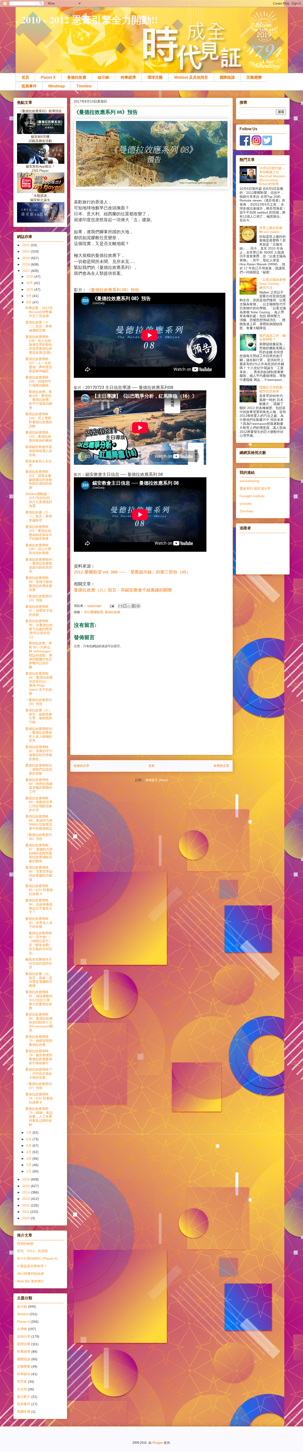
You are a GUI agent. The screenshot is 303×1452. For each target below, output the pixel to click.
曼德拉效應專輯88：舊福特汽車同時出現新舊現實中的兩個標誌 (39, 822)
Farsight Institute (252, 496)
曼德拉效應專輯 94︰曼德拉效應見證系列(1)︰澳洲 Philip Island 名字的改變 (39, 683)
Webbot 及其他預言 (191, 77)
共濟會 (22, 1329)
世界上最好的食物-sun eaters (270, 230)
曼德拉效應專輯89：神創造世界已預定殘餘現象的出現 (39, 804)
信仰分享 (23, 1336)
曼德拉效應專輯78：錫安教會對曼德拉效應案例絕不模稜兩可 (39, 1057)
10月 (30, 289)
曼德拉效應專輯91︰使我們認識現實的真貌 (38, 769)
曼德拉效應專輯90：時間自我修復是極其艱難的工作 (39, 785)
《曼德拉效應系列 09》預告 (38, 702)
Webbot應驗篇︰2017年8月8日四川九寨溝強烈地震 (38, 500)
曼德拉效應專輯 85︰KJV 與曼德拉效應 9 (39, 890)
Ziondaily (246, 511)
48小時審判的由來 (30, 1273)
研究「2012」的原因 (32, 1251)
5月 (29, 1145)
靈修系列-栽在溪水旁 (255, 488)
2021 (26, 245)
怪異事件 (29, 86)
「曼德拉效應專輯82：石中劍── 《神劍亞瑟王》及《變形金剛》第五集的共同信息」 (38, 943)
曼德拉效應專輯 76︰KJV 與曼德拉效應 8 (39, 1098)
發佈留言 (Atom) (156, 780)
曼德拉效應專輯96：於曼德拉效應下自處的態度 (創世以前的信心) (39, 629)
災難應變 (254, 77)
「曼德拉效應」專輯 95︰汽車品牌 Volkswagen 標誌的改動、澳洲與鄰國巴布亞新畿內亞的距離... (38, 655)
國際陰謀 (227, 77)
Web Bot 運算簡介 (30, 1281)
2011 (26, 1212)
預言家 (22, 1381)
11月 (30, 283)
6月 (29, 1139)
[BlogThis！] (124, 605)
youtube (246, 503)
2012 (26, 1205)
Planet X (48, 77)
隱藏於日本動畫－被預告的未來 (272, 389)
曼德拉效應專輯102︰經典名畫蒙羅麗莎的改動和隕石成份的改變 (38, 479)
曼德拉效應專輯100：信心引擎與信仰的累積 (38, 549)
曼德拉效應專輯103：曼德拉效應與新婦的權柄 (38, 436)
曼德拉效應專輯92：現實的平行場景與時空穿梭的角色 (39, 753)
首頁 (25, 77)
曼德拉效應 (76, 77)
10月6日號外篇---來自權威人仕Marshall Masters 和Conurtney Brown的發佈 (272, 176)
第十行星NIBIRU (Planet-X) (37, 1258)
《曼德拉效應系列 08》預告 (113, 289)
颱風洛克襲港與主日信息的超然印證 (38, 963)
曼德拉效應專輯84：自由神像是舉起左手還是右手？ (39, 906)
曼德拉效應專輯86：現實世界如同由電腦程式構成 (39, 873)
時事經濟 (128, 77)
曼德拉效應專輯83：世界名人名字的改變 (39, 923)
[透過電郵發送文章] (111, 606)
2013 (26, 1199)
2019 (26, 258)
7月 (29, 1132)
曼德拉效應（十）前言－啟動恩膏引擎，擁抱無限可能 (38, 716)
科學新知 (23, 1374)
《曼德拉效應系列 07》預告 (38, 1086)
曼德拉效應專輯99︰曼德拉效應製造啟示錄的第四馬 (38, 565)
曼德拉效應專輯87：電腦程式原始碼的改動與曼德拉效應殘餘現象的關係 (39, 853)
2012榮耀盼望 (93, 612)
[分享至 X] (129, 605)
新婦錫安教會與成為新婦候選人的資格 (38, 451)
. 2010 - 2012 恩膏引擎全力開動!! (87, 19)
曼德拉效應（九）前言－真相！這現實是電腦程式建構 (38, 979)
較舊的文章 (221, 765)
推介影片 (23, 1397)
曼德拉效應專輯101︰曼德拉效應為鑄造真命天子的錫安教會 (38, 532)
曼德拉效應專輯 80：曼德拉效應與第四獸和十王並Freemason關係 (39, 1022)
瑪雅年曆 (23, 1411)
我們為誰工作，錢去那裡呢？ (272, 337)
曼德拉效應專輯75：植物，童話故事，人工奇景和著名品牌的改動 (39, 1116)
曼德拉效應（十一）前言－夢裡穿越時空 (38, 516)
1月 (29, 1171)
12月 (30, 276)
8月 (29, 302)
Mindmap (56, 86)
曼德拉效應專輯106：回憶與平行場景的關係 (38, 381)
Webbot (23, 1314)
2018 (26, 264)
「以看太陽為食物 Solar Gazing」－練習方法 (272, 283)
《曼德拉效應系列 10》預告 (38, 598)
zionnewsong (249, 481)
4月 (29, 1152)
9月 (29, 296)
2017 (26, 271)
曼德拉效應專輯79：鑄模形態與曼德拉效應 (39, 1041)
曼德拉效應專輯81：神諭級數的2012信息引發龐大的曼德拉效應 (39, 1000)
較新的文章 (81, 765)
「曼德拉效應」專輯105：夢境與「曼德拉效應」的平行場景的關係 (38, 399)
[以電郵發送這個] (120, 605)
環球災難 (155, 77)
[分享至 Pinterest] (138, 605)
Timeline (84, 86)
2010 (26, 1218)
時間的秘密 (25, 1243)
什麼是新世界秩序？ (32, 1266)
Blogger (157, 1442)
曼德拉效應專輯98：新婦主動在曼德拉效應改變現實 (39, 583)
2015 (26, 1186)
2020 (26, 251)
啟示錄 (103, 77)
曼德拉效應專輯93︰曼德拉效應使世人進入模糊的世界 (38, 734)
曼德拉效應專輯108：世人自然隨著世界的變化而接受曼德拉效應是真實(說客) (38, 344)
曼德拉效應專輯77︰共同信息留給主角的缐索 (38, 1073)
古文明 (22, 1389)
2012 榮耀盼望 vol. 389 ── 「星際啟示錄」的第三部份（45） (132, 572)
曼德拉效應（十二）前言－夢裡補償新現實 (38, 326)
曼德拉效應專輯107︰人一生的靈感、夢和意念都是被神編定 (38, 365)
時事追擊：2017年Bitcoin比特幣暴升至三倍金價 (39, 312)
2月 (29, 1165)
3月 (29, 1158)
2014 (26, 1192)
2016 (26, 1179)
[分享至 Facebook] (133, 605)
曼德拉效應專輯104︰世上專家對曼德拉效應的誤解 (38, 420)
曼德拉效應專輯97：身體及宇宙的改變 (39, 610)
